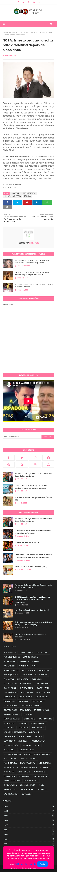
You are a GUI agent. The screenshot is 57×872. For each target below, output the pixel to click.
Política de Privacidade (25, 864)
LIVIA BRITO (26, 745)
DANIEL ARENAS (27, 692)
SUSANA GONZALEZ (27, 785)
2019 (29, 839)
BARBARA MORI (41, 675)
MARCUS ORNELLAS (26, 750)
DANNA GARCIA (42, 697)
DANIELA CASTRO (43, 692)
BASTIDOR (15, 193)
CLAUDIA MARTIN (43, 688)
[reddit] (48, 458)
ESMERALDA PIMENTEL (12, 714)
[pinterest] (34, 2)
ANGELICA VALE (45, 670)
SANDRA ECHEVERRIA (12, 781)
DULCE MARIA (23, 701)
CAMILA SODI (37, 679)
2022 (29, 825)
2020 (29, 834)
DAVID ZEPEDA (9, 701)
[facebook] (18, 2)
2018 (29, 844)
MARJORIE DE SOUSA (28, 758)
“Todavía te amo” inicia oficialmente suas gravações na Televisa (33, 532)
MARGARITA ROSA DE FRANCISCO (37, 754)
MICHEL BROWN (45, 763)
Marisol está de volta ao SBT (27, 542)
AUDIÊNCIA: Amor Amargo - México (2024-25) (33, 498)
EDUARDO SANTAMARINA (31, 705)
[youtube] (48, 465)
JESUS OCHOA (9, 736)
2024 (29, 815)
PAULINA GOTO (39, 772)
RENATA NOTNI (9, 776)
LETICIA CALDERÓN (11, 745)
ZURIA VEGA (26, 794)
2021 (29, 830)
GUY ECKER (23, 723)
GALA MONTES (9, 723)
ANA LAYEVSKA (9, 666)
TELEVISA (18, 32)
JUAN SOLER (23, 741)
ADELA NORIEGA (10, 652)
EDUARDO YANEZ (10, 710)
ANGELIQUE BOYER (11, 675)
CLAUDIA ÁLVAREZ (11, 692)
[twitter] (23, 2)
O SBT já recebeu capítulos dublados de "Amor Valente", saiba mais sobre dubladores (32, 599)
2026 (29, 806)
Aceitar (42, 864)
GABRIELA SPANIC (45, 719)
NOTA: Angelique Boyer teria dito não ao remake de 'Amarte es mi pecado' (32, 261)
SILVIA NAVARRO (10, 785)
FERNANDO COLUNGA (12, 719)
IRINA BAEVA (23, 728)
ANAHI (34, 666)
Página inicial (8, 32)
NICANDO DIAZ (45, 767)
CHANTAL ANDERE (26, 688)
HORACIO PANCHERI (38, 723)
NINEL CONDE (9, 772)
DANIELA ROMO (9, 697)
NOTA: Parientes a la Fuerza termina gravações (30, 635)
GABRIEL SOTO (29, 719)
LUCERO (37, 745)
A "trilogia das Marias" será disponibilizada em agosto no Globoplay (33, 623)
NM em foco (34, 243)
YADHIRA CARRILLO (11, 794)
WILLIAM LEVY (42, 789)
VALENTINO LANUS (11, 789)
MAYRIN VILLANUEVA (27, 763)
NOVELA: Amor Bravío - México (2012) (31, 566)
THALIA (41, 785)
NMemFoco (41, 868)
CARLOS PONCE (10, 688)
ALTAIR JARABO (10, 661)
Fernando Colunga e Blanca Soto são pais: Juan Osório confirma (33, 474)
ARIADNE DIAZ (26, 675)
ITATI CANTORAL (38, 728)
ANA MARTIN (23, 666)
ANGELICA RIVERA (28, 670)
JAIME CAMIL (34, 732)
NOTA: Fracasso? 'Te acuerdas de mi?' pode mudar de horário (34, 285)
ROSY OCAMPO (24, 776)
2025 (29, 811)
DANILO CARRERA (25, 697)
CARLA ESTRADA (29, 193)
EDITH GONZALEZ (38, 701)
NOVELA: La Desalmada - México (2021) (32, 610)
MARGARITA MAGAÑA (12, 754)
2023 (29, 820)
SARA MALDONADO (31, 781)
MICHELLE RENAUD (11, 767)
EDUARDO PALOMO (11, 705)
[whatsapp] (39, 2)
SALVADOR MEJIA (40, 776)
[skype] (22, 465)
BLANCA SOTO (22, 679)
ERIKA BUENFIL (25, 710)
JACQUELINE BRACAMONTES (15, 732)
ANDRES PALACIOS (11, 670)
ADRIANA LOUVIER (26, 652)
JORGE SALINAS (25, 736)
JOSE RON (38, 736)
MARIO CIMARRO (10, 758)
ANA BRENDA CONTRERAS (29, 661)
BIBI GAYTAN (9, 679)
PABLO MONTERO (23, 772)
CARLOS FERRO (26, 683)
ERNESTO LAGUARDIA (13, 196)
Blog (20, 868)
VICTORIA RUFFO (27, 789)
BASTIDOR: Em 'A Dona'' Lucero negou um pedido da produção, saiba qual (32, 273)
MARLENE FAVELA (10, 763)
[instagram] (28, 2)
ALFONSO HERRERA (30, 657)
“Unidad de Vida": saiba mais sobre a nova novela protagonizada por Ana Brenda (33, 556)
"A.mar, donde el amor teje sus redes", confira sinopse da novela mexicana (31, 486)
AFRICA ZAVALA (43, 652)
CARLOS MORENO (42, 683)
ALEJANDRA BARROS (12, 657)
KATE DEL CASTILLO (38, 741)
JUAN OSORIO (9, 741)
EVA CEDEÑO (28, 714)
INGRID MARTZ (9, 728)
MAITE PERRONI (9, 750)
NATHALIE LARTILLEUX (29, 767)
